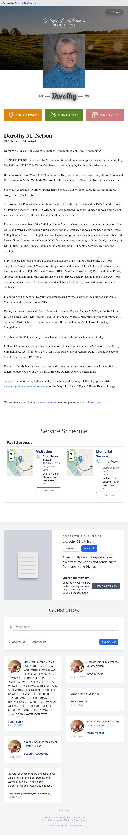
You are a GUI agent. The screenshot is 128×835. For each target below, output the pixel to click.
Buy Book (89, 548)
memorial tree (44, 402)
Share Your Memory (106, 585)
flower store (94, 402)
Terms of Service (73, 820)
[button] (20, 459)
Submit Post (109, 641)
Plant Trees (49, 490)
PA (44, 483)
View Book (71, 548)
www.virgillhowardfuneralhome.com (26, 386)
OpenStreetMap (67, 825)
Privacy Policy (54, 820)
